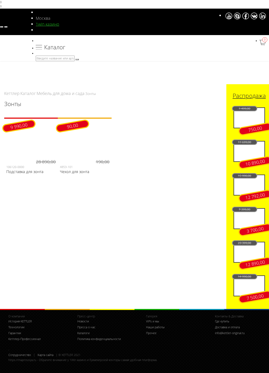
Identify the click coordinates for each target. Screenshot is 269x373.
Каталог (54, 47)
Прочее (151, 333)
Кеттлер (12, 93)
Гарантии (14, 333)
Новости (83, 321)
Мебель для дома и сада (60, 93)
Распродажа (249, 96)
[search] (77, 59)
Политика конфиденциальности (99, 339)
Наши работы (155, 327)
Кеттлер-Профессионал (24, 339)
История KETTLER (20, 321)
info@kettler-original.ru (230, 333)
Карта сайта (45, 355)
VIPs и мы (152, 321)
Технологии (16, 327)
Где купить (222, 321)
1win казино (47, 24)
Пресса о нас (86, 327)
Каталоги (83, 333)
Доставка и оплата (227, 327)
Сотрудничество (19, 355)
